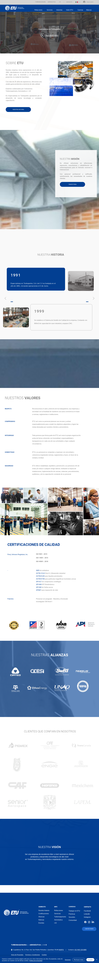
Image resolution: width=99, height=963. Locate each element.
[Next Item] (96, 511)
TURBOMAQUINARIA (19, 945)
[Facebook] (85, 922)
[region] (18, 744)
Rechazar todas (79, 959)
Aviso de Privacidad (17, 955)
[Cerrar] (97, 959)
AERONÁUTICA (35, 945)
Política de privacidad (35, 960)
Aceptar (90, 959)
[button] (40, 2)
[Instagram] (89, 922)
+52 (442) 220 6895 (80, 950)
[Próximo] (93, 298)
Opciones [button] (68, 959)
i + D (45, 945)
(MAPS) (61, 950)
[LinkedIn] (92, 922)
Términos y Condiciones (32, 955)
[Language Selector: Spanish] (78, 2)
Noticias (41, 920)
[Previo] (5, 298)
